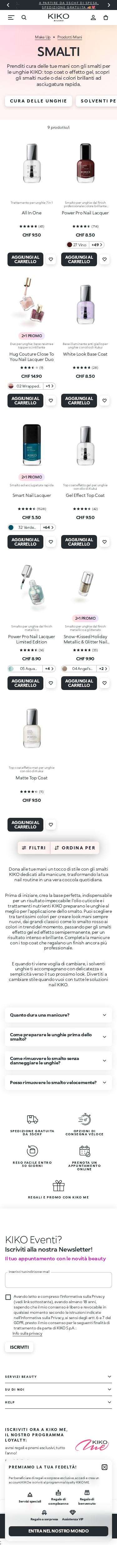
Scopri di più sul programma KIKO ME (33, 1460)
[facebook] (65, 1479)
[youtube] (93, 1479)
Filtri (37, 847)
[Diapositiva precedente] (8, 5)
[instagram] (52, 1479)
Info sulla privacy (27, 1333)
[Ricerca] (23, 17)
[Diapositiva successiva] (109, 5)
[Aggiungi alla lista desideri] (51, 259)
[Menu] (11, 17)
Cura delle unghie (38, 100)
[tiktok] (79, 1479)
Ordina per (78, 847)
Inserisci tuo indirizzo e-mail (29, 1271)
